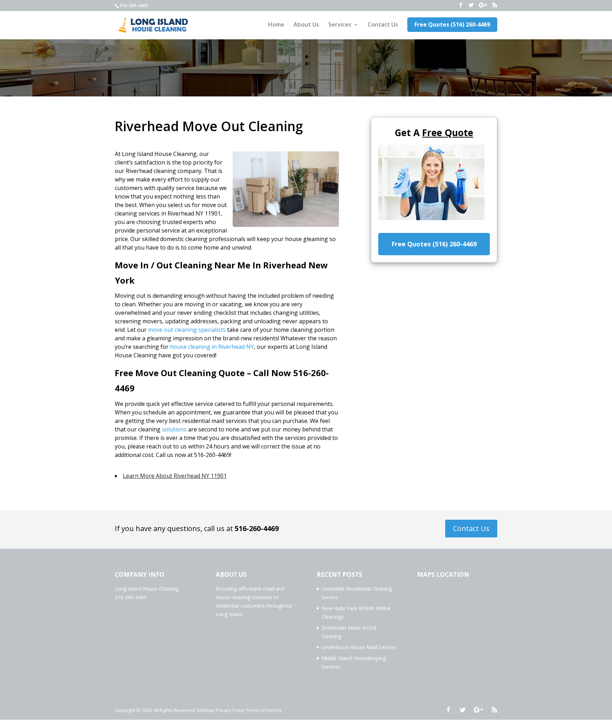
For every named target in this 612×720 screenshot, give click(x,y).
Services (339, 25)
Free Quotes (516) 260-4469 (452, 24)
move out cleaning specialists (187, 330)
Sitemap (206, 710)
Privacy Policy (230, 710)
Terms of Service (264, 710)
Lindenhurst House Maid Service (358, 647)
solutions (174, 429)
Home (276, 25)
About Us (306, 25)
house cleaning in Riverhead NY (212, 347)
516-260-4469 (257, 528)
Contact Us (383, 25)
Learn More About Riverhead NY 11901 (175, 476)
